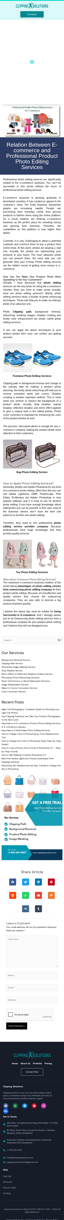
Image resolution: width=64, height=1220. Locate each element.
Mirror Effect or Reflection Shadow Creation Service (27, 674)
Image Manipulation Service (15, 684)
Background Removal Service (16, 660)
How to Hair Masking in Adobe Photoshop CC (24, 755)
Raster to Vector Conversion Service (19, 688)
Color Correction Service (14, 691)
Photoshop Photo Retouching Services (20, 677)
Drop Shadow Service (12, 670)
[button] (32, 61)
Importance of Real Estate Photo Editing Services (26, 730)
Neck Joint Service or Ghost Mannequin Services (26, 681)
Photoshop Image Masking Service (18, 667)
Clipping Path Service (12, 663)
